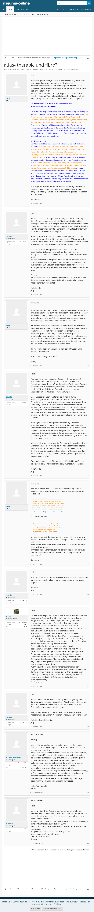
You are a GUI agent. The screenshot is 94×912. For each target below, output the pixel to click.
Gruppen (24, 9)
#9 (88, 793)
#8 (88, 727)
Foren (10, 9)
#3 (88, 366)
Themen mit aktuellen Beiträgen (34, 14)
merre (8, 617)
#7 (88, 686)
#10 (88, 843)
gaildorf (24, 767)
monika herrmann (14, 758)
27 (26, 831)
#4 (88, 476)
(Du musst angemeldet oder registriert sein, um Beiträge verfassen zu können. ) (60, 850)
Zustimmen (35, 909)
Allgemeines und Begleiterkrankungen (34, 69)
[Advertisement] (47, 37)
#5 (88, 564)
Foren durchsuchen (11, 14)
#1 (88, 204)
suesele (9, 824)
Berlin (25, 626)
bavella (9, 236)
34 (26, 244)
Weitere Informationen (52, 909)
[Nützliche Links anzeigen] (88, 58)
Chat (17, 9)
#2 (88, 295)
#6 (88, 594)
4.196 (25, 624)
